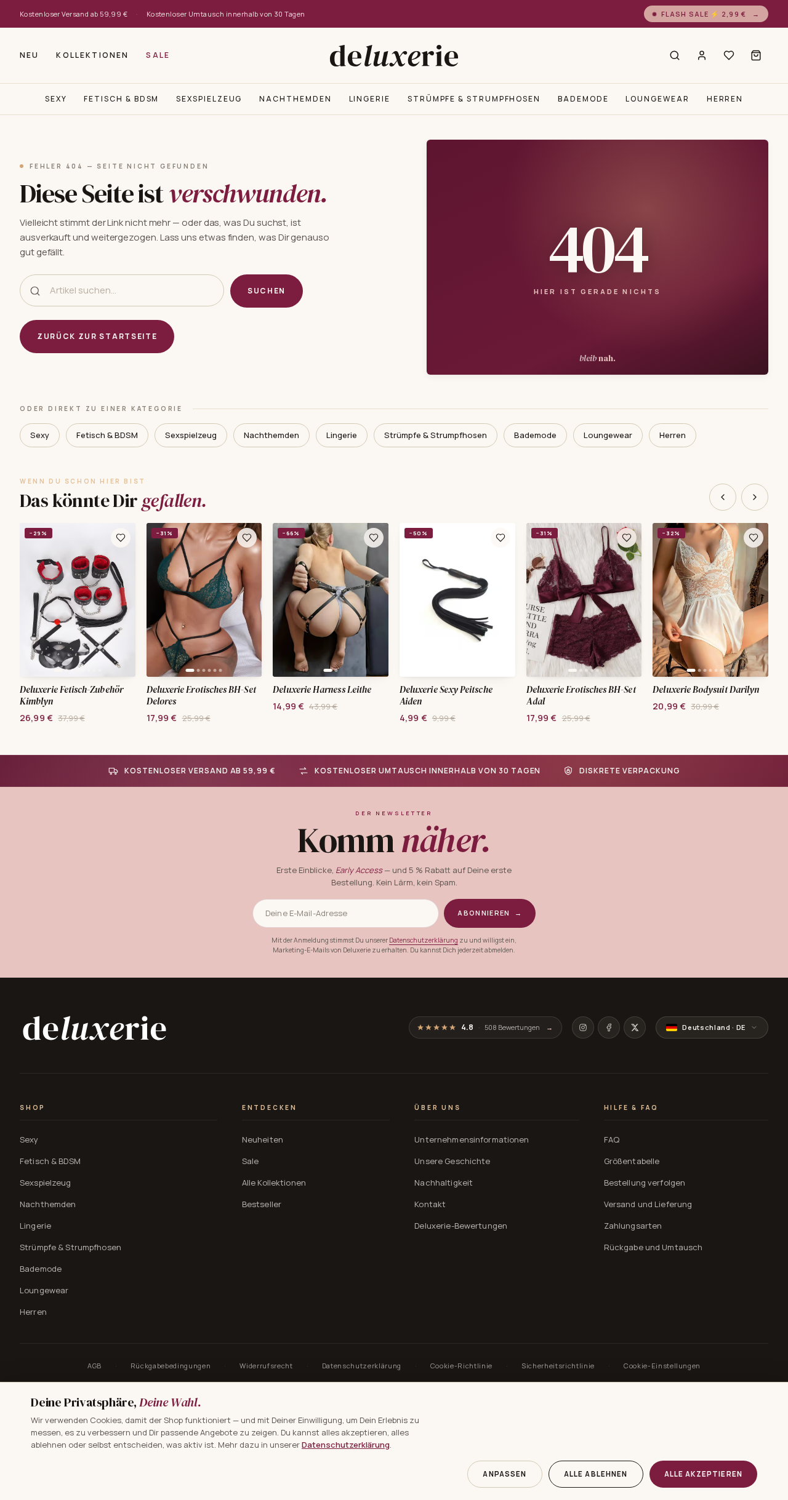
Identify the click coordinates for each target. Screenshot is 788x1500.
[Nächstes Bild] (122, 599)
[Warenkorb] (756, 55)
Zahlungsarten (633, 1225)
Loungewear (657, 99)
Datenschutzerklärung (423, 940)
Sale (158, 55)
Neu (29, 55)
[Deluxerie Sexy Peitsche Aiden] (457, 600)
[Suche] (674, 55)
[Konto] (702, 55)
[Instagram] (583, 1027)
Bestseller (261, 1204)
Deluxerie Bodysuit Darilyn (706, 690)
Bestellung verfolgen (645, 1182)
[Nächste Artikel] (754, 497)
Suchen (266, 290)
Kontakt (430, 1204)
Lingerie (369, 99)
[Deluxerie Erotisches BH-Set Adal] (584, 600)
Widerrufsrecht (265, 1365)
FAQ (611, 1139)
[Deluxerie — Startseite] (394, 55)
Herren (725, 99)
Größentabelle (632, 1161)
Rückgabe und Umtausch (653, 1247)
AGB (94, 1365)
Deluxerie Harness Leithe (322, 690)
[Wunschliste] (729, 55)
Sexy (56, 99)
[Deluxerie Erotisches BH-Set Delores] (204, 600)
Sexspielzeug (209, 99)
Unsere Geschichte (452, 1161)
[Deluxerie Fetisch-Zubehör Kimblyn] (77, 600)
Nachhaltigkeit (443, 1182)
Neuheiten (262, 1139)
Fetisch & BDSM (121, 99)
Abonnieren (489, 912)
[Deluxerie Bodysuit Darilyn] (710, 600)
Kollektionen (92, 55)
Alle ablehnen (596, 1473)
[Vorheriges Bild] (33, 599)
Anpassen (504, 1473)
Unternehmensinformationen (471, 1139)
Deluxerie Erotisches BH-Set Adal (581, 696)
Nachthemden (295, 99)
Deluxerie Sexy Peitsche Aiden (446, 696)
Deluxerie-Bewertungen (460, 1225)
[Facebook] (609, 1027)
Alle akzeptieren (703, 1473)
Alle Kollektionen (274, 1182)
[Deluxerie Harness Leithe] (330, 600)
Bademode (583, 99)
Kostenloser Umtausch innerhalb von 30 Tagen (226, 13)
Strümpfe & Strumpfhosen (474, 99)
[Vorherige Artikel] (722, 497)
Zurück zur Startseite (97, 336)
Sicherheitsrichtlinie (558, 1365)
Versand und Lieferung (648, 1204)
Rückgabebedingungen (171, 1365)
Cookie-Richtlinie (461, 1365)
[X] (635, 1027)
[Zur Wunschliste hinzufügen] (121, 538)
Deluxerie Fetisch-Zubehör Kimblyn (71, 696)
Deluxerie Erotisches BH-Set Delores (201, 696)
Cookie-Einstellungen (662, 1365)
